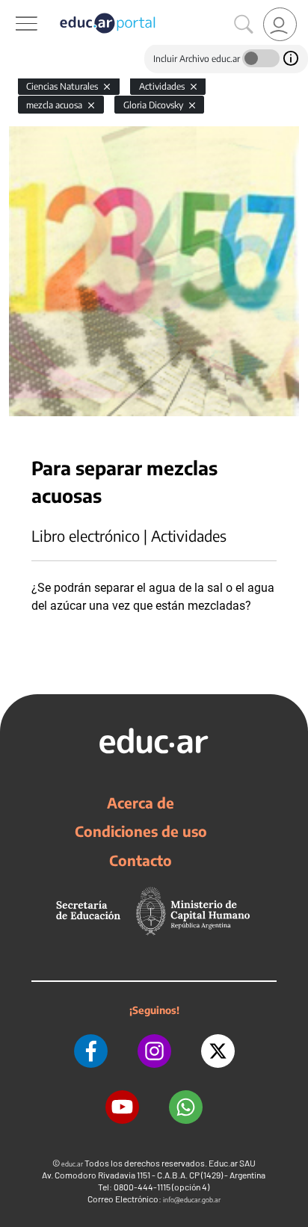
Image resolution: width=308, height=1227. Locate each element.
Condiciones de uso (141, 831)
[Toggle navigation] (13, 8)
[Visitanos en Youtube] (122, 1107)
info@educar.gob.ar (192, 1200)
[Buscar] (243, 24)
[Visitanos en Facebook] (91, 1051)
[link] (280, 24)
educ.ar (72, 1164)
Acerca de (140, 803)
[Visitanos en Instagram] (154, 1051)
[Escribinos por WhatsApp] (186, 1107)
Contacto (140, 860)
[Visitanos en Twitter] (218, 1051)
